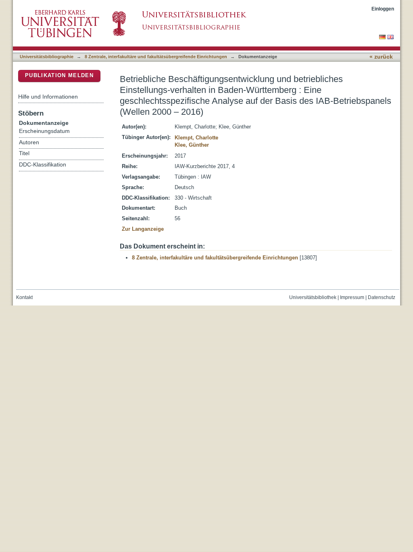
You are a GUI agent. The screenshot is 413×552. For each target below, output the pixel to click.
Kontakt (24, 297)
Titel (24, 153)
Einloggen (382, 8)
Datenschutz (381, 297)
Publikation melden (59, 75)
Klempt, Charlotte (196, 138)
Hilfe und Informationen (48, 96)
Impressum (352, 297)
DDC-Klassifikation (42, 165)
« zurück (381, 57)
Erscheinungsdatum (44, 131)
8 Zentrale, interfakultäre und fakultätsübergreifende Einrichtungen (156, 56)
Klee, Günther (192, 145)
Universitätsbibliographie (46, 56)
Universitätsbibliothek (312, 297)
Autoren (29, 142)
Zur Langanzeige (143, 229)
